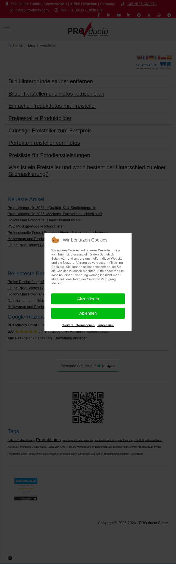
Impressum (105, 325)
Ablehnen (88, 313)
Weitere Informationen (78, 325)
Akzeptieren (88, 299)
